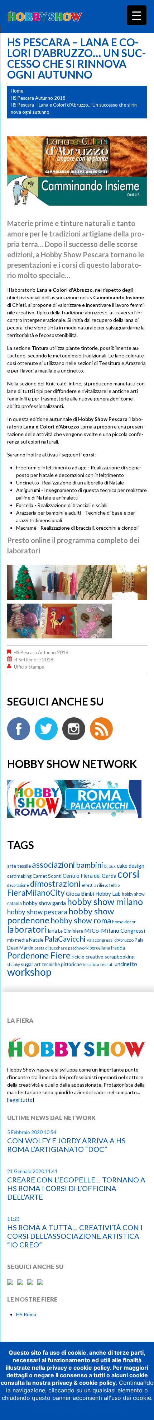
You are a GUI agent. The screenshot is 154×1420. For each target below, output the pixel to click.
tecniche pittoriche (62, 964)
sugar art (31, 964)
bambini (89, 865)
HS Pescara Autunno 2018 (38, 98)
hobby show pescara (37, 912)
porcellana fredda (107, 948)
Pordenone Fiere (39, 955)
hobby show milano (105, 901)
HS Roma (26, 1314)
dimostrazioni (55, 883)
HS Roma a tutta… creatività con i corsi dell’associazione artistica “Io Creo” (75, 1236)
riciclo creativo (88, 956)
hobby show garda (44, 903)
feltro (114, 885)
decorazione (18, 885)
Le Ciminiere (70, 931)
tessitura (91, 964)
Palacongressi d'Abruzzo (110, 940)
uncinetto (126, 964)
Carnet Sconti (47, 876)
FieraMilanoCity (36, 893)
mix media (17, 940)
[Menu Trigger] (136, 15)
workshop (29, 972)
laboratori (27, 929)
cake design (130, 865)
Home (17, 91)
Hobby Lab (108, 893)
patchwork (78, 948)
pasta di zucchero (50, 948)
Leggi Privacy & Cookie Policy (92, 1407)
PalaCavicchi (65, 938)
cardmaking (19, 876)
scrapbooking (120, 956)
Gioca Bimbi (80, 893)
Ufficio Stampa (29, 667)
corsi (128, 873)
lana (52, 931)
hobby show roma (80, 920)
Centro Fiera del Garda (89, 875)
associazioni (53, 865)
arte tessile (19, 866)
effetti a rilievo (95, 885)
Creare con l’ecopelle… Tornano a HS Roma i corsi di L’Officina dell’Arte (76, 1188)
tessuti (107, 964)
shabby (13, 964)
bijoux (110, 866)
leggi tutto (21, 1100)
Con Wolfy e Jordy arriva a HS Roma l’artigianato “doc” (66, 1144)
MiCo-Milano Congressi (114, 930)
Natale (36, 940)
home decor (124, 921)
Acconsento (42, 1407)
